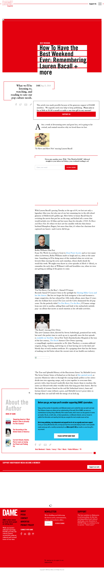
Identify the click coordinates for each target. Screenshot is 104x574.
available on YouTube (45, 338)
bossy (54, 449)
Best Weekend (45, 43)
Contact (24, 518)
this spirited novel (85, 375)
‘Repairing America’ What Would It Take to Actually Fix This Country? (21, 421)
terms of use (48, 562)
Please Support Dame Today (66, 436)
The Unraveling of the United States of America (21, 430)
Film (59, 449)
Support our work (94, 467)
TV (80, 449)
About (23, 511)
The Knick (54, 340)
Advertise (25, 521)
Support (82, 511)
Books (48, 449)
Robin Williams (73, 449)
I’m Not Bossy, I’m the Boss (69, 303)
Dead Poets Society (73, 253)
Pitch (23, 514)
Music (64, 449)
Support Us (92, 4)
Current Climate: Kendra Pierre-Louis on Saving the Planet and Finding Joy (21, 443)
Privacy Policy (27, 525)
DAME (14, 414)
